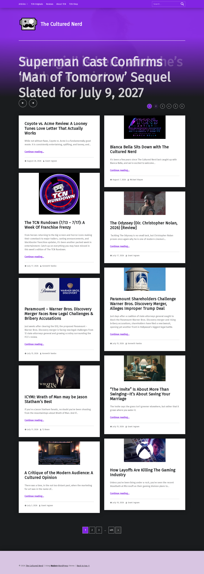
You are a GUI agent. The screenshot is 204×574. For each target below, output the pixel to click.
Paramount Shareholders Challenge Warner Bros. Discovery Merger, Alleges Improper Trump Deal (143, 312)
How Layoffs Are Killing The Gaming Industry (142, 481)
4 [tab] (168, 115)
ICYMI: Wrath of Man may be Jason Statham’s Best (56, 408)
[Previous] (23, 112)
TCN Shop (73, 4)
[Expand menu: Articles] (27, 4)
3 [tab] (162, 115)
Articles (22, 4)
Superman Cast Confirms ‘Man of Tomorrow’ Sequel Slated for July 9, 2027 (95, 77)
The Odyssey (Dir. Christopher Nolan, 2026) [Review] (143, 234)
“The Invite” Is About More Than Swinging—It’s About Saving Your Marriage (140, 403)
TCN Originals (37, 4)
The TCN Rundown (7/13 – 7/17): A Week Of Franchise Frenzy (55, 234)
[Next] (33, 112)
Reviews (49, 4)
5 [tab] (175, 115)
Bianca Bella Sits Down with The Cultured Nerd (139, 158)
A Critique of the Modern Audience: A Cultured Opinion (59, 484)
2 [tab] (155, 115)
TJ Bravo (46, 438)
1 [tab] (149, 115)
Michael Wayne (136, 188)
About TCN (61, 4)
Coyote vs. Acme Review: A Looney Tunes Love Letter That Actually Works (56, 137)
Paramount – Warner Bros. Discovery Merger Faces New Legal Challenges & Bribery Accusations (59, 322)
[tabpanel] (102, 82)
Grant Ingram (51, 170)
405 (111, 539)
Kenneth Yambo (49, 274)
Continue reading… (34, 160)
